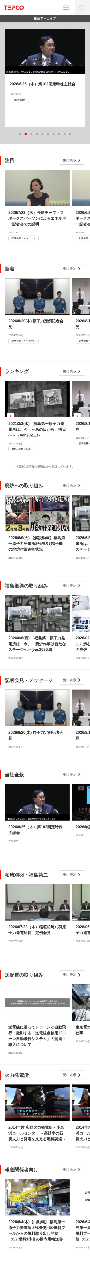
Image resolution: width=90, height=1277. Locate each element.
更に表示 (69, 160)
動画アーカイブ (45, 18)
